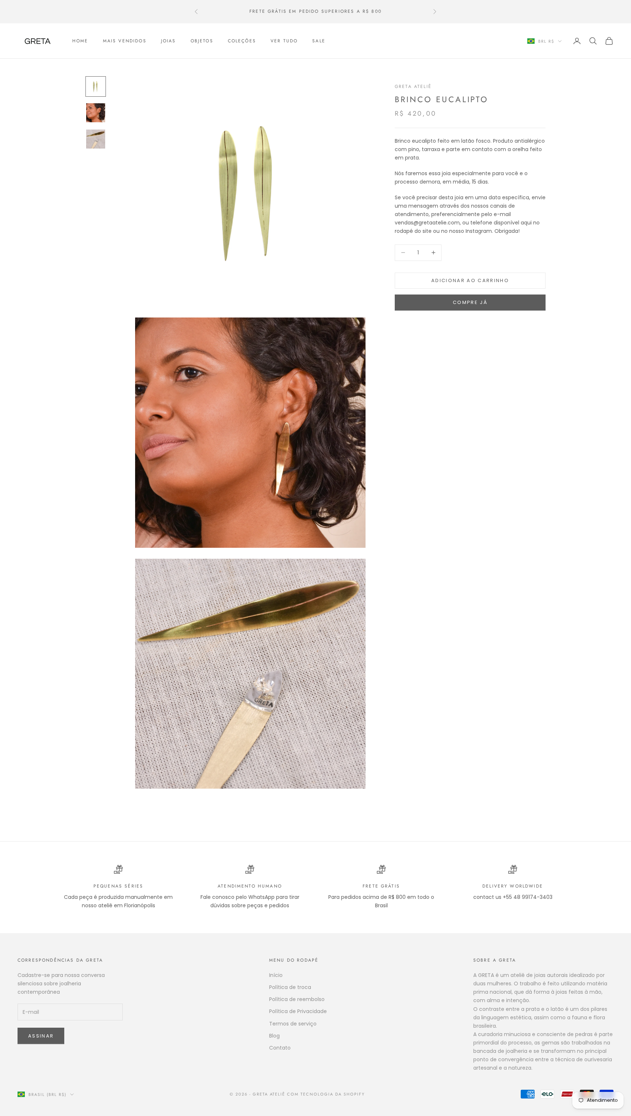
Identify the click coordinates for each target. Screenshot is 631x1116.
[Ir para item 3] (95, 139)
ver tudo (284, 41)
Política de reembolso (297, 999)
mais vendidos (124, 41)
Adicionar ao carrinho (470, 280)
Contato (280, 1047)
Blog (274, 1035)
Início (276, 975)
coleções (242, 41)
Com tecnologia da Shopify (326, 1094)
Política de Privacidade (298, 1011)
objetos (202, 41)
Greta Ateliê (413, 86)
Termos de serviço (293, 1023)
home (80, 41)
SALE (318, 41)
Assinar (41, 1035)
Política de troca (290, 987)
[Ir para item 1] (95, 86)
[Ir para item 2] (95, 113)
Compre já (470, 302)
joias (168, 41)
